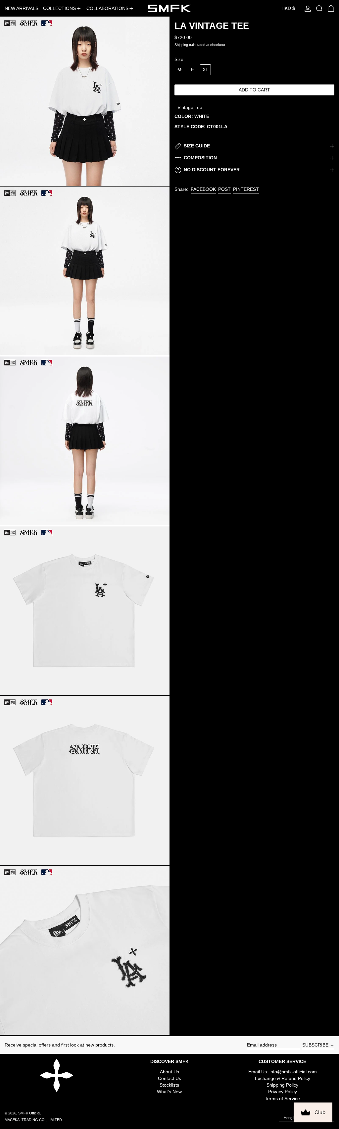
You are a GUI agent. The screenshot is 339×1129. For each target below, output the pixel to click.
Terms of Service (282, 1098)
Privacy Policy (282, 1091)
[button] (319, 8)
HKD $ (288, 8)
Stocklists (169, 1085)
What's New (169, 1091)
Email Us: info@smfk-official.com (282, 1071)
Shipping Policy (282, 1085)
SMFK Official (29, 1113)
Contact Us (169, 1078)
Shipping (181, 45)
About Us (169, 1071)
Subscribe (315, 1045)
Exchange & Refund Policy (282, 1078)
